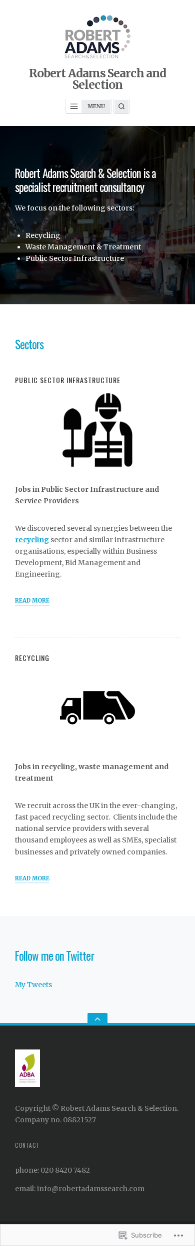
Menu (96, 106)
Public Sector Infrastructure (67, 380)
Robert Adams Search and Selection (97, 79)
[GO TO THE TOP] (98, 1019)
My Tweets (33, 984)
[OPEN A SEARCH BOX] (121, 106)
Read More (32, 601)
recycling (32, 539)
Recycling (32, 657)
